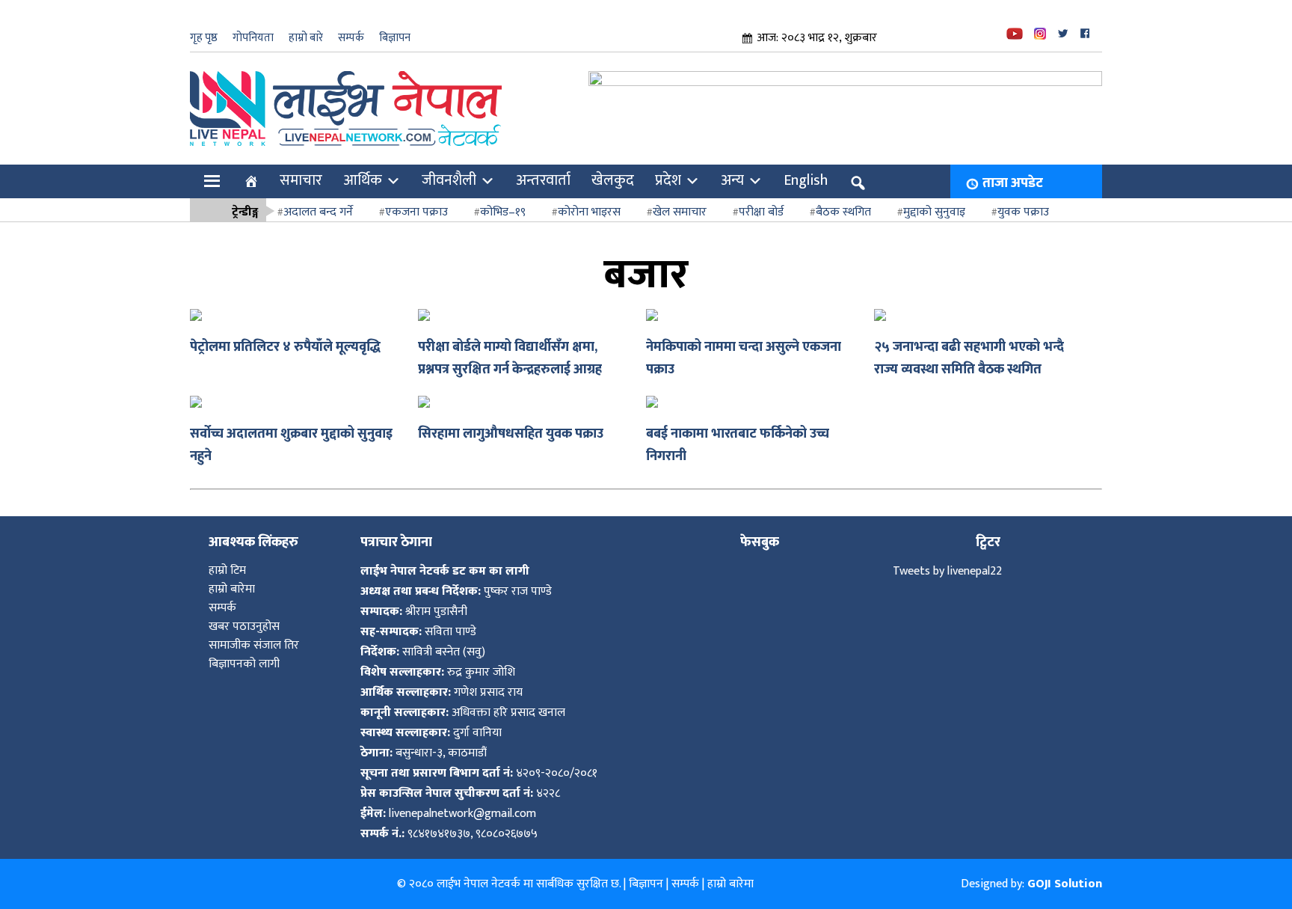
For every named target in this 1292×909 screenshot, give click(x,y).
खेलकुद (612, 180)
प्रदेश (668, 180)
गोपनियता (253, 37)
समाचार (301, 180)
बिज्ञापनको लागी (244, 664)
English (806, 180)
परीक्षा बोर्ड (761, 212)
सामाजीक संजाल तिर (254, 645)
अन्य (732, 180)
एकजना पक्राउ (416, 212)
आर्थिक (362, 180)
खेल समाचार (680, 212)
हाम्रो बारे (306, 37)
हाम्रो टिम (227, 570)
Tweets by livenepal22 (947, 571)
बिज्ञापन (394, 37)
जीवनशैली (449, 180)
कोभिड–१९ (503, 212)
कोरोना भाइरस (589, 212)
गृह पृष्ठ (204, 37)
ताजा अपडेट (1012, 183)
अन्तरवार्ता (543, 180)
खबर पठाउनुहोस (244, 626)
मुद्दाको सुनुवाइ (934, 212)
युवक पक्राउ (1023, 212)
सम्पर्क (351, 37)
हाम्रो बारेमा (232, 589)
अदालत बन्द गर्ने (318, 212)
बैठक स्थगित (843, 212)
